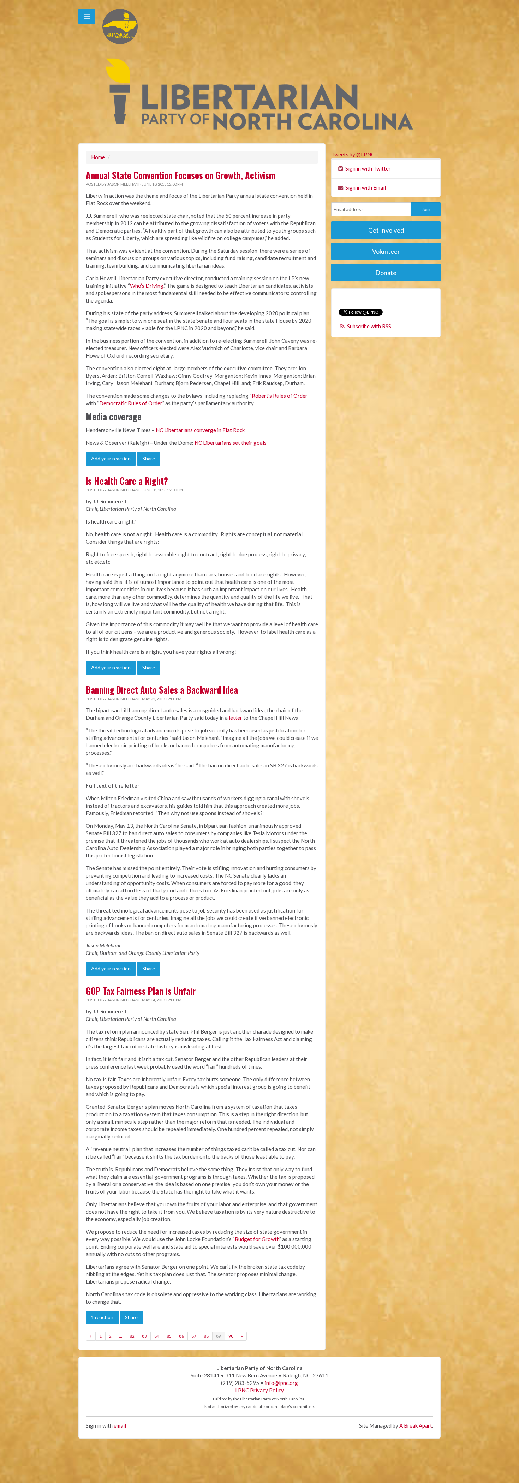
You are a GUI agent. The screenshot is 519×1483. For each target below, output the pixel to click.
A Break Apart (415, 1425)
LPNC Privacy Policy (259, 1390)
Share (148, 458)
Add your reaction (111, 458)
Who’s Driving (146, 285)
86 (181, 1336)
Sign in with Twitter (367, 168)
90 (230, 1336)
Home (98, 157)
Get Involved (386, 230)
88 (206, 1336)
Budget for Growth (257, 1239)
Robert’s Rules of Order (280, 396)
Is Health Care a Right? (127, 480)
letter (235, 717)
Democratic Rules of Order (130, 403)
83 (144, 1336)
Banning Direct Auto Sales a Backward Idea (162, 689)
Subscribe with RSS (369, 326)
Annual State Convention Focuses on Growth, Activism (180, 175)
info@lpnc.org (281, 1383)
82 (132, 1336)
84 (156, 1336)
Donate (385, 272)
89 (218, 1336)
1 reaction (102, 1317)
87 (193, 1336)
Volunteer (386, 251)
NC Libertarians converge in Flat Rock (200, 430)
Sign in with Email (365, 187)
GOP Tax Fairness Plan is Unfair (141, 991)
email (120, 1425)
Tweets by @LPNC (353, 154)
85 (169, 1336)
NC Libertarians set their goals (231, 442)
